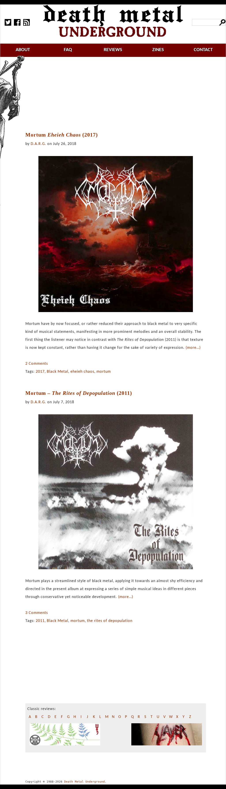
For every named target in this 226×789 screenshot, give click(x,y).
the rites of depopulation (109, 621)
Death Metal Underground (84, 781)
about (23, 49)
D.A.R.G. (38, 144)
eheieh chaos (82, 372)
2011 (40, 621)
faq (68, 49)
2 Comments (36, 364)
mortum (103, 372)
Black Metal (57, 372)
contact (203, 49)
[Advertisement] (118, 94)
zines (158, 49)
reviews (113, 49)
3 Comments (36, 613)
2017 (40, 372)
